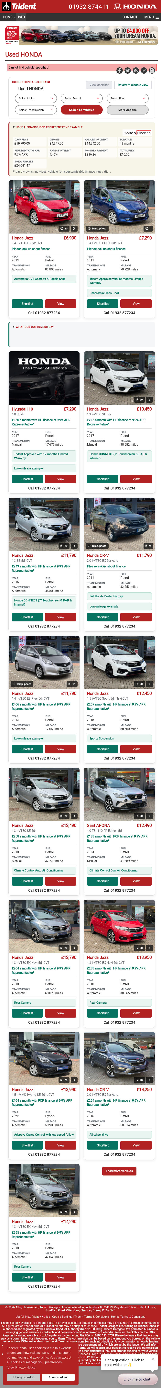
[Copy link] (143, 70)
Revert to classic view (133, 85)
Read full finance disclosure (93, 1363)
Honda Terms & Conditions (128, 1316)
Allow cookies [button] (58, 1377)
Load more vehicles (119, 1171)
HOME (7, 17)
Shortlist (27, 304)
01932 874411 (89, 6)
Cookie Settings (62, 1316)
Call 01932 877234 (44, 313)
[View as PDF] (151, 70)
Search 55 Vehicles (81, 109)
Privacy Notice (41, 1316)
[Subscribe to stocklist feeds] (135, 70)
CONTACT (130, 17)
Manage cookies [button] (23, 1377)
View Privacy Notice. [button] (21, 1367)
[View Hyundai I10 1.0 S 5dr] (44, 378)
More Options (127, 109)
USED (21, 17)
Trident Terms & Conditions (91, 1316)
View (60, 304)
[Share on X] (127, 70)
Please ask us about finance (31, 249)
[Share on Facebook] (119, 70)
